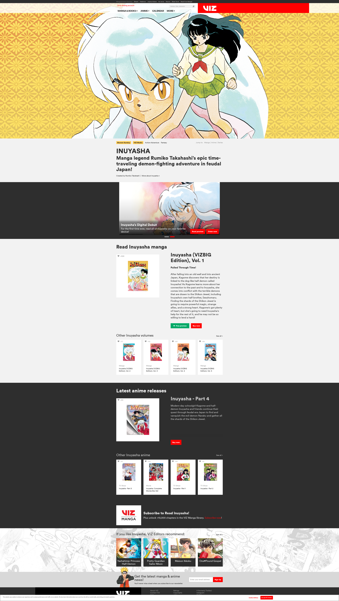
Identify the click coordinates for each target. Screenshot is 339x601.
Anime (144, 10)
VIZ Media (138, 142)
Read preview (197, 231)
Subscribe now (213, 517)
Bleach (136, 1)
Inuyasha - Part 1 (179, 488)
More (170, 10)
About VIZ (154, 591)
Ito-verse (161, 1)
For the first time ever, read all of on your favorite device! (153, 230)
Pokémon (143, 1)
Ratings (176, 591)
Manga (207, 142)
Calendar (158, 10)
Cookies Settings (253, 597)
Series (220, 142)
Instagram (200, 593)
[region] (169, 598)
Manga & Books (127, 10)
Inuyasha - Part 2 (206, 488)
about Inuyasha (150, 176)
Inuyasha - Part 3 (125, 488)
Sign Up (218, 579)
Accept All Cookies (266, 597)
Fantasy (164, 143)
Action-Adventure (152, 143)
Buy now (196, 326)
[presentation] (128, 352)
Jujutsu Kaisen (152, 1)
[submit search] (194, 6)
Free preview (181, 326)
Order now (212, 231)
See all (219, 336)
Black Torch (175, 1)
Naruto (168, 1)
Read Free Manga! (186, 1)
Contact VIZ (155, 593)
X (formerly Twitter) (204, 591)
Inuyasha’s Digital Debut (139, 225)
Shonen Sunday (123, 142)
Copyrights (177, 593)
